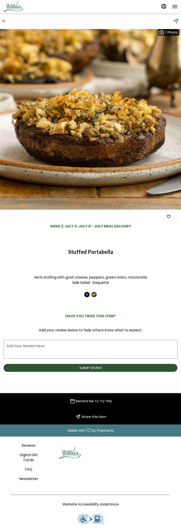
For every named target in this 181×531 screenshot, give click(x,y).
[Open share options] (176, 21)
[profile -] (163, 6)
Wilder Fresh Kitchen (70, 453)
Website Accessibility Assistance (90, 504)
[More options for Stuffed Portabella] (168, 216)
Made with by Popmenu (58, 430)
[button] (5, 21)
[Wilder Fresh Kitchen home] (23, 6)
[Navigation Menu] (175, 6)
